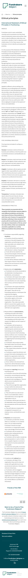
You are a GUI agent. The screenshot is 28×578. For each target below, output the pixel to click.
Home (2, 14)
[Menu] (24, 5)
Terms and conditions (7, 536)
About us (7, 14)
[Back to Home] (12, 6)
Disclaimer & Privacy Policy (8, 533)
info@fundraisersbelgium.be (9, 520)
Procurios (19, 575)
